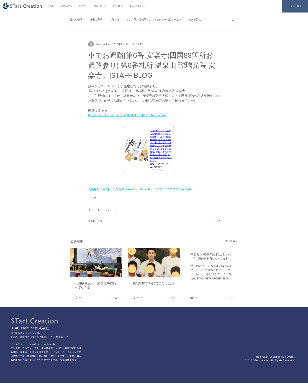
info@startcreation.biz (42, 344)
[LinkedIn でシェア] (107, 210)
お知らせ (114, 19)
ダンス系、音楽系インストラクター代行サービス (154, 19)
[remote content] (154, 152)
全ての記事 (76, 19)
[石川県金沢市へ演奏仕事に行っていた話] (96, 262)
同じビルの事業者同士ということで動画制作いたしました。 (211, 256)
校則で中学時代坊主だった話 (153, 283)
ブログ (92, 197)
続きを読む (195, 19)
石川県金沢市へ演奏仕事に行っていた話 (95, 285)
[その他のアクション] (218, 44)
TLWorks (290, 357)
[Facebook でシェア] (89, 210)
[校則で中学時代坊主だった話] (154, 262)
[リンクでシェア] (116, 210)
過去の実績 (96, 19)
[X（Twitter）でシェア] (98, 210)
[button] (233, 19)
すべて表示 (231, 241)
